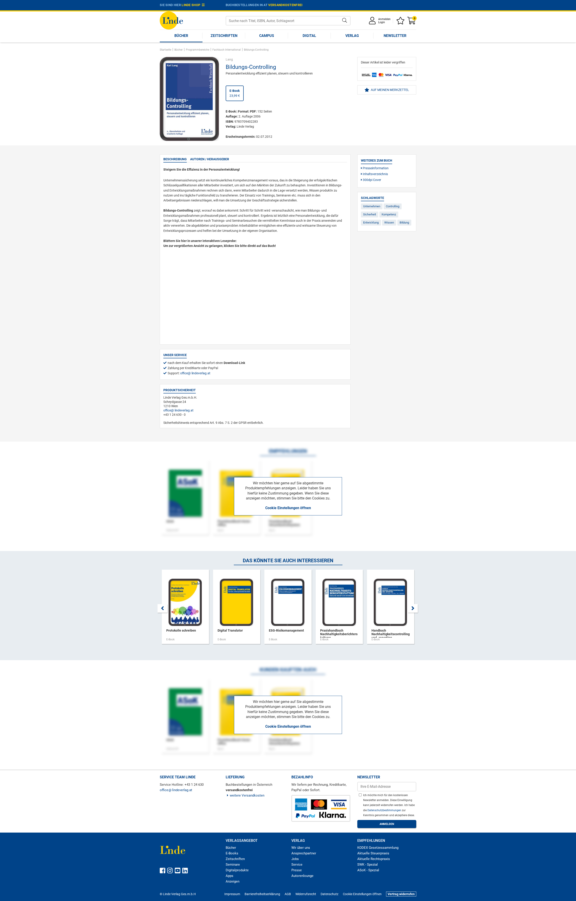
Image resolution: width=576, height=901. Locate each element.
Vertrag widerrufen (401, 894)
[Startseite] (171, 20)
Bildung (404, 222)
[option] (185, 609)
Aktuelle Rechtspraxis (373, 859)
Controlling (392, 206)
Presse (296, 870)
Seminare (233, 865)
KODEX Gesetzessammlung (377, 848)
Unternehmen (371, 206)
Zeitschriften (224, 36)
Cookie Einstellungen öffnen (288, 508)
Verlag (352, 36)
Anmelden (384, 19)
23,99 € (235, 93)
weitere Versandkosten (247, 795)
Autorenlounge (302, 876)
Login (381, 22)
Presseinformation (375, 168)
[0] (411, 22)
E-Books (232, 853)
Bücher (181, 36)
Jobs (295, 859)
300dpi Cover (371, 180)
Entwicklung (371, 222)
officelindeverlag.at (195, 373)
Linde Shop (192, 5)
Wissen (389, 222)
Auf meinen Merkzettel (389, 90)
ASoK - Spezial (368, 870)
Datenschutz (329, 894)
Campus (266, 36)
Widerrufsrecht (305, 894)
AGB (288, 894)
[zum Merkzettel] (401, 22)
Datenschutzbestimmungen (384, 810)
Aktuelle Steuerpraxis (373, 853)
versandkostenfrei (285, 5)
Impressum (232, 894)
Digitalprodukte (237, 870)
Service (296, 865)
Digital (309, 36)
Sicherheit (369, 214)
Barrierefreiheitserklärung (262, 894)
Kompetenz (389, 214)
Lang (229, 59)
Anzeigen (232, 881)
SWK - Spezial (367, 865)
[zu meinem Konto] (373, 22)
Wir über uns (300, 848)
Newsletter (395, 36)
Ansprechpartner (303, 853)
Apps (229, 876)
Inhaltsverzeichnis (375, 174)
